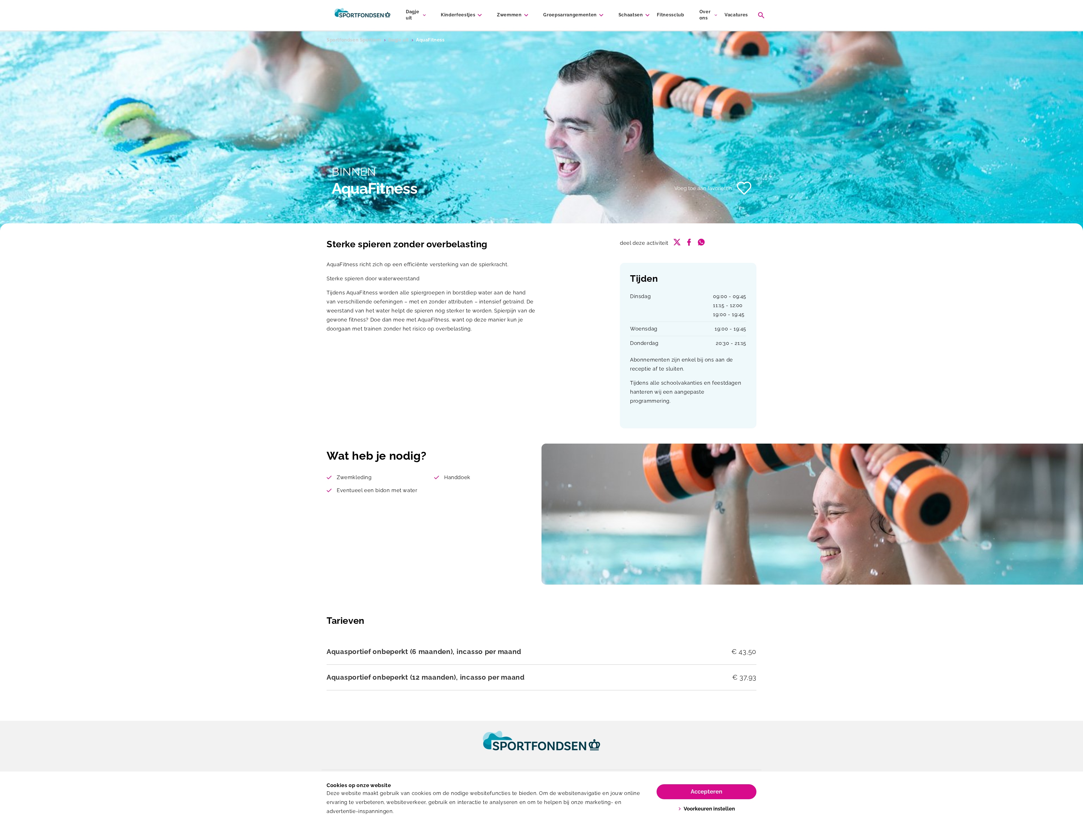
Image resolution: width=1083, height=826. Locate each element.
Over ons (705, 15)
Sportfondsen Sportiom (354, 40)
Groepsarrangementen (570, 14)
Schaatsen (630, 14)
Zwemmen (509, 14)
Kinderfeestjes (458, 14)
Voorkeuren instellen (709, 809)
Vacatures (736, 14)
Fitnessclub (670, 14)
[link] (541, 746)
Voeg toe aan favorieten (703, 188)
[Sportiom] (362, 15)
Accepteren (706, 791)
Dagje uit (412, 15)
